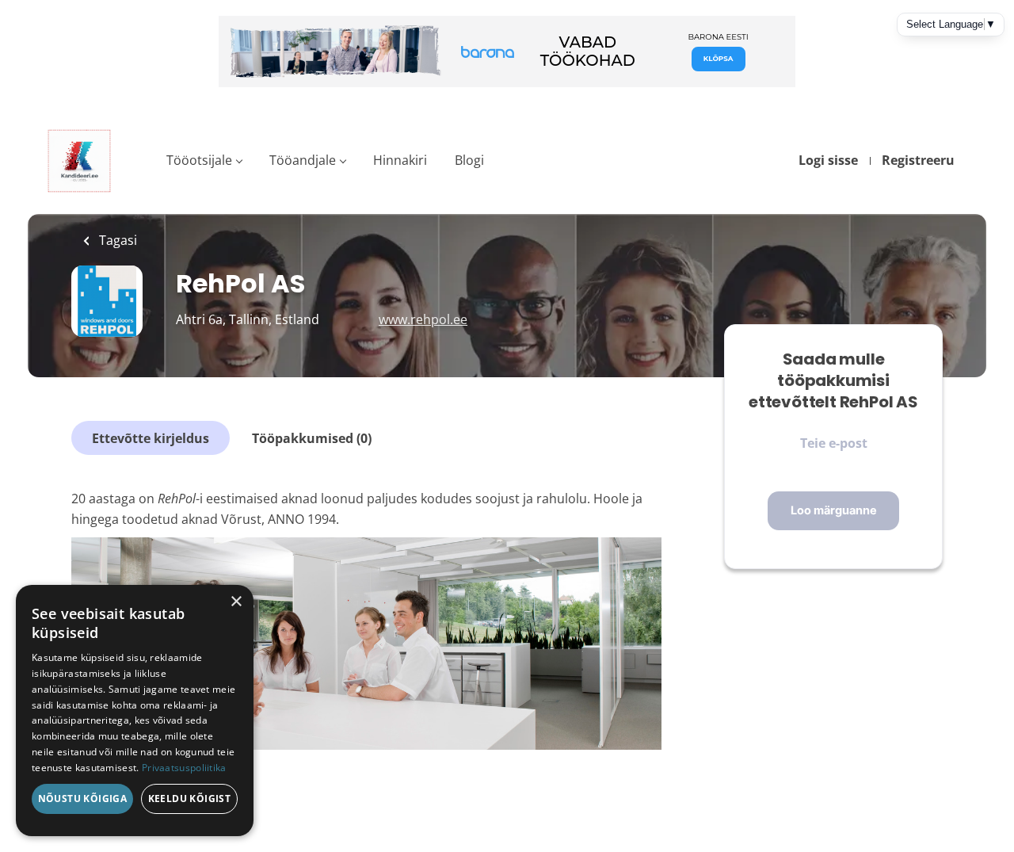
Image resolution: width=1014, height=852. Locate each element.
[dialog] (135, 710)
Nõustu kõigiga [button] (83, 798)
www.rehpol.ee (423, 319)
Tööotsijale (199, 160)
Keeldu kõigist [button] (189, 798)
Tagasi (116, 240)
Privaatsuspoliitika (184, 767)
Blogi (469, 160)
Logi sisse (828, 160)
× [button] (236, 602)
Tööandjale (302, 160)
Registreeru (918, 160)
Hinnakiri (400, 160)
